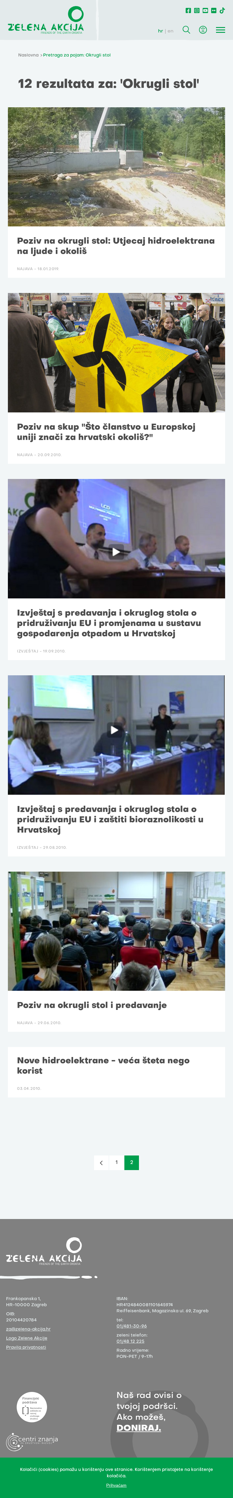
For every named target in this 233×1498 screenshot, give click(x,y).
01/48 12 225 (130, 1342)
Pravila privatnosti (26, 1348)
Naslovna (28, 55)
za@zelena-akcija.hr (28, 1329)
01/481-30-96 (131, 1326)
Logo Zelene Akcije (26, 1339)
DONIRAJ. (138, 1428)
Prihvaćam (116, 1485)
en (170, 31)
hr (160, 31)
